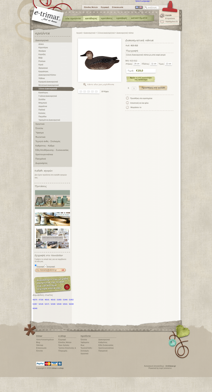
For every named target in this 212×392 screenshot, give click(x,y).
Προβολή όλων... (42, 248)
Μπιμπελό (42, 103)
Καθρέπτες (102, 342)
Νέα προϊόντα (73, 18)
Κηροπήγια (43, 47)
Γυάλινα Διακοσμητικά (47, 96)
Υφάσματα (85, 342)
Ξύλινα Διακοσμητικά (47, 89)
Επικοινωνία (117, 7)
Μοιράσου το (136, 107)
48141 (47, 300)
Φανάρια (42, 51)
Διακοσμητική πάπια (125, 33)
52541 (65, 304)
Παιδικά (41, 110)
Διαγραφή (51, 267)
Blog (38, 342)
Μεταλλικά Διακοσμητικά (48, 85)
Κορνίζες (42, 54)
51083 (59, 300)
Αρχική (79, 33)
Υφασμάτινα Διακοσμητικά (49, 120)
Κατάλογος (91, 18)
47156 (41, 300)
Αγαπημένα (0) (171, 22)
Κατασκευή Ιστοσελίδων (154, 366)
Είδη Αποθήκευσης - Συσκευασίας (52, 150)
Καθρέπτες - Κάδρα (44, 145)
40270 (35, 300)
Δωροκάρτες (41, 163)
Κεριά (40, 65)
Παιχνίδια (42, 116)
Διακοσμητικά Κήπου (47, 75)
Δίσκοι (41, 44)
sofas (37, 244)
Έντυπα (122, 18)
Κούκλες (41, 113)
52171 (47, 304)
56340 (35, 308)
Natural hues (40, 225)
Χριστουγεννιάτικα (44, 154)
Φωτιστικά (40, 137)
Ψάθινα (41, 78)
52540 (59, 304)
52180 (53, 304)
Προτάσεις (107, 18)
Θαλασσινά (43, 68)
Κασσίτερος (43, 93)
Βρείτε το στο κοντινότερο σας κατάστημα (141, 79)
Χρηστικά (39, 124)
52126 (41, 304)
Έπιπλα (39, 128)
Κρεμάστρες (43, 71)
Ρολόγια (41, 61)
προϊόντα (170, 18)
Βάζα (40, 58)
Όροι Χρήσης (63, 345)
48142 (53, 300)
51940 (65, 300)
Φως (82, 345)
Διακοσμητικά (41, 40)
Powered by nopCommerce (160, 368)
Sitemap (39, 345)
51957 (35, 304)
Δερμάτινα (42, 106)
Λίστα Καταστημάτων (45, 340)
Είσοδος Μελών (91, 7)
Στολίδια (41, 99)
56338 (71, 304)
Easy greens (40, 206)
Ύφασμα (39, 132)
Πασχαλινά (40, 158)
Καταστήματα (139, 18)
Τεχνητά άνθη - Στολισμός (47, 141)
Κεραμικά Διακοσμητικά (48, 82)
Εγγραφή (105, 7)
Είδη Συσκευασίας (105, 345)
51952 (71, 300)
